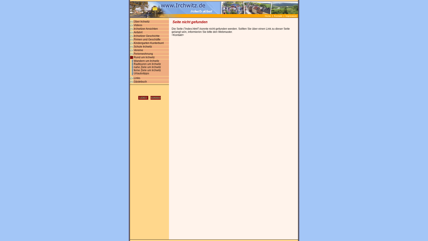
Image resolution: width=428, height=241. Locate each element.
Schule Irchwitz (143, 46)
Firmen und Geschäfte (147, 39)
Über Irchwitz (142, 21)
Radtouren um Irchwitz (147, 64)
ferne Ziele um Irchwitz (147, 70)
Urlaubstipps (141, 73)
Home (268, 16)
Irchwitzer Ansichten (146, 28)
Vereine (138, 50)
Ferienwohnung (143, 53)
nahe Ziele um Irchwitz (147, 67)
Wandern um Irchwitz (146, 60)
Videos (138, 25)
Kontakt (278, 16)
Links (137, 78)
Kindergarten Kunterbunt (149, 43)
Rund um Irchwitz (144, 57)
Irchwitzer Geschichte (147, 35)
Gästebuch (140, 81)
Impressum (291, 16)
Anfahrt (138, 32)
